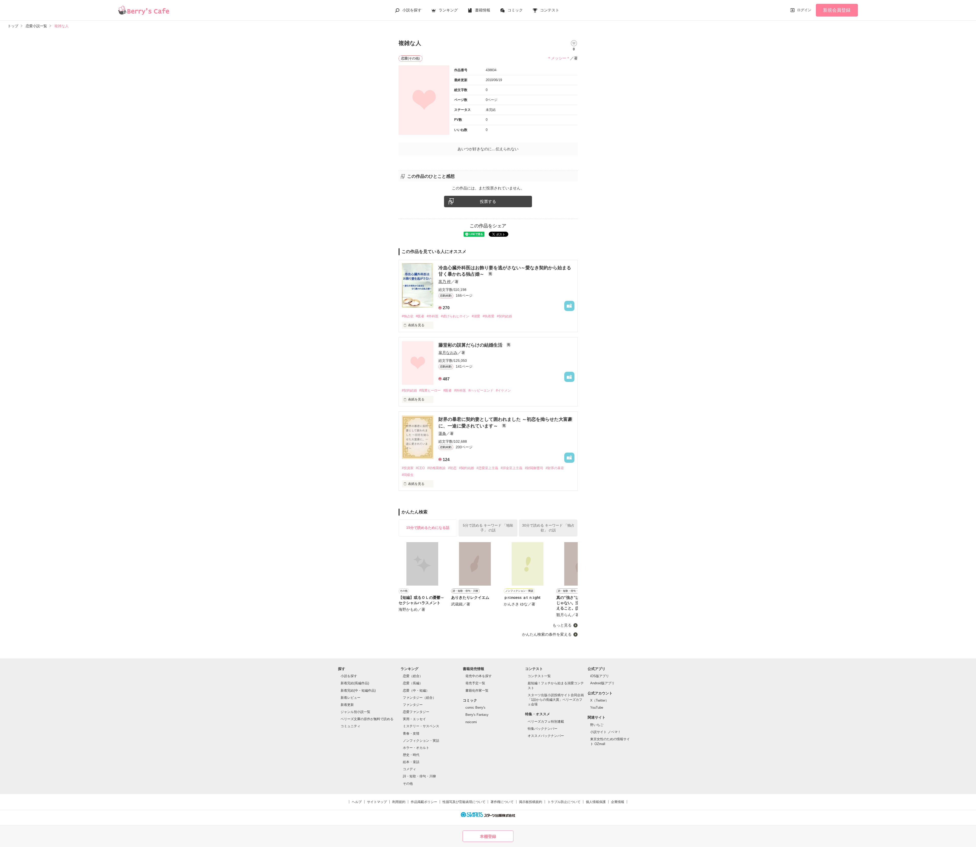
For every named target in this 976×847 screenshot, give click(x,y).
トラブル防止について (564, 802)
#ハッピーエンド (480, 390)
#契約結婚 (504, 316)
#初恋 (452, 468)
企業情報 (617, 802)
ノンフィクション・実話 (421, 740)
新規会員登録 (836, 10)
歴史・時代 (411, 755)
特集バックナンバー (542, 729)
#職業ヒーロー (430, 390)
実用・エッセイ (414, 719)
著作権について (502, 802)
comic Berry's (475, 707)
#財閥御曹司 (534, 468)
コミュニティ (350, 726)
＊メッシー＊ (558, 58)
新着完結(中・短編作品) (358, 690)
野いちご (596, 725)
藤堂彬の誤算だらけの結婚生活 (471, 345)
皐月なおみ (448, 352)
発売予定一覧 (475, 683)
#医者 (420, 316)
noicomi (471, 722)
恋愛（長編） (413, 683)
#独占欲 (408, 316)
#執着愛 (488, 316)
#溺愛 (476, 316)
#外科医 (432, 316)
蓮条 (442, 433)
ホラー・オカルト (416, 748)
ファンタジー (413, 705)
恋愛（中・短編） (416, 690)
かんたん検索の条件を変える (547, 634)
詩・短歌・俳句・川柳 (419, 776)
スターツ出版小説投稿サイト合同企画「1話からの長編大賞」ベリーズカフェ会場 (556, 699)
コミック (515, 10)
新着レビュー (350, 698)
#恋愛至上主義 (487, 468)
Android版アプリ (602, 683)
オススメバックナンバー (546, 736)
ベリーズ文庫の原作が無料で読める (367, 719)
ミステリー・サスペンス (421, 726)
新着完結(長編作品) (355, 683)
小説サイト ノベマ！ (605, 732)
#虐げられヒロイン (455, 316)
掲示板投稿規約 (530, 802)
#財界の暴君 (555, 468)
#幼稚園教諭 (436, 468)
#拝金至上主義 (511, 468)
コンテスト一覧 (539, 676)
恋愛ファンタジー (416, 712)
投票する (488, 201)
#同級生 (408, 475)
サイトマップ (377, 802)
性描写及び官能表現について (464, 802)
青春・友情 (411, 733)
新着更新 (347, 705)
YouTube (596, 707)
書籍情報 (482, 10)
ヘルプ (357, 802)
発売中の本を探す (478, 676)
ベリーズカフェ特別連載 (546, 721)
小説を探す (411, 10)
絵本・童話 (411, 762)
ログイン (804, 10)
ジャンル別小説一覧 (355, 712)
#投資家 (408, 468)
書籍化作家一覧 (477, 690)
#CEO (420, 468)
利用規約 (398, 802)
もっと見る (562, 625)
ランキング (448, 10)
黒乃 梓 (444, 281)
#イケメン (503, 390)
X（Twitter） (599, 700)
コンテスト (549, 10)
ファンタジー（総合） (419, 698)
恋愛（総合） (413, 676)
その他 (408, 783)
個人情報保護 (596, 802)
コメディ (409, 769)
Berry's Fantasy (477, 715)
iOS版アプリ (599, 676)
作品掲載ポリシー (424, 802)
